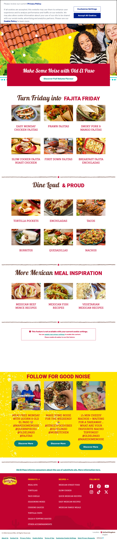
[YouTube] (106, 486)
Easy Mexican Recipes (70, 501)
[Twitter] (106, 492)
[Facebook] (91, 486)
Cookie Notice (38, 538)
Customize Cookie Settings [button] (66, 538)
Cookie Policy (10, 21)
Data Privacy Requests (86, 538)
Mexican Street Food (69, 484)
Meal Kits (33, 484)
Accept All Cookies (87, 15)
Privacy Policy (25, 538)
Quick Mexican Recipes (70, 496)
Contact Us (14, 538)
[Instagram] (91, 492)
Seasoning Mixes (36, 501)
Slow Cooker (65, 490)
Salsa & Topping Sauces (39, 518)
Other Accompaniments (40, 524)
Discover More (26, 443)
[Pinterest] (99, 486)
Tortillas (32, 490)
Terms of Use (49, 538)
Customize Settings (87, 9)
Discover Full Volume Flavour (58, 78)
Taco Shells (34, 496)
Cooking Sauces (36, 507)
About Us (5, 538)
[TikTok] (99, 492)
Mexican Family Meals (70, 507)
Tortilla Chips (35, 513)
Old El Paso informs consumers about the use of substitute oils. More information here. (58, 470)
